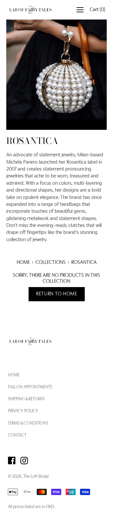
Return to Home (56, 294)
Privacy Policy (23, 411)
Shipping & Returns (26, 399)
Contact (17, 435)
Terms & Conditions (28, 423)
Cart (97, 10)
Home (23, 262)
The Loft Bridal (36, 477)
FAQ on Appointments (30, 387)
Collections (50, 262)
